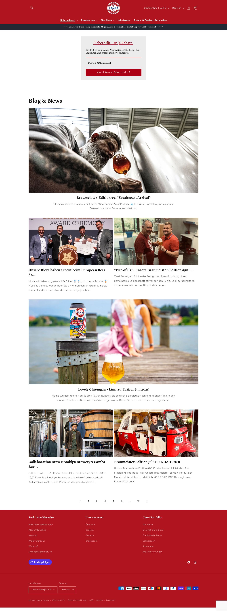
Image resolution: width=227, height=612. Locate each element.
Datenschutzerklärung (40, 551)
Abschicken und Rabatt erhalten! (113, 72)
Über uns (90, 524)
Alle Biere (148, 524)
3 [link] (105, 500)
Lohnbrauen (149, 541)
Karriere (90, 535)
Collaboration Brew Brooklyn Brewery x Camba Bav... (67, 464)
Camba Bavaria (42, 600)
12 (138, 501)
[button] (32, 8)
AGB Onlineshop (37, 530)
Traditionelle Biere (152, 535)
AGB (91, 600)
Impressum (91, 541)
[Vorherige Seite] (80, 501)
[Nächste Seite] (146, 501)
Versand (33, 535)
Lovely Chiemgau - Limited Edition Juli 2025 (113, 389)
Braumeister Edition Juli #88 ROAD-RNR (147, 462)
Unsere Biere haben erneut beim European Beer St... (67, 272)
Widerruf (33, 546)
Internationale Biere (153, 530)
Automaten (148, 546)
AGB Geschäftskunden (41, 524)
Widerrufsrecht (37, 541)
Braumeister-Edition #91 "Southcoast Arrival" (113, 197)
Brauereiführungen (153, 551)
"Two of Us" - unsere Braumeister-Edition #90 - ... (154, 270)
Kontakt (90, 530)
